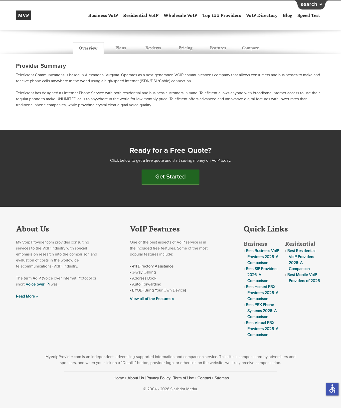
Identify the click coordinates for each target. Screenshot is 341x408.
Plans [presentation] (120, 47)
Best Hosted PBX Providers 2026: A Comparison (262, 292)
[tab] (88, 48)
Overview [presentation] (88, 48)
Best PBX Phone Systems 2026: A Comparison (261, 310)
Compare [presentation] (250, 47)
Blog (287, 15)
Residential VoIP (141, 15)
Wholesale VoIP (180, 15)
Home (119, 378)
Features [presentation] (218, 47)
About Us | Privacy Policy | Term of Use (161, 378)
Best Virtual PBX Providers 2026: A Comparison (262, 328)
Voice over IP (37, 284)
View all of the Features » (152, 298)
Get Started (170, 176)
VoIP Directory (262, 15)
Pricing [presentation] (185, 47)
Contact (204, 378)
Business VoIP (103, 15)
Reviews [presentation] (153, 47)
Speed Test (308, 15)
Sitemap (222, 378)
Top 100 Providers (221, 15)
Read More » (27, 296)
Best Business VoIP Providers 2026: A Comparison (262, 256)
